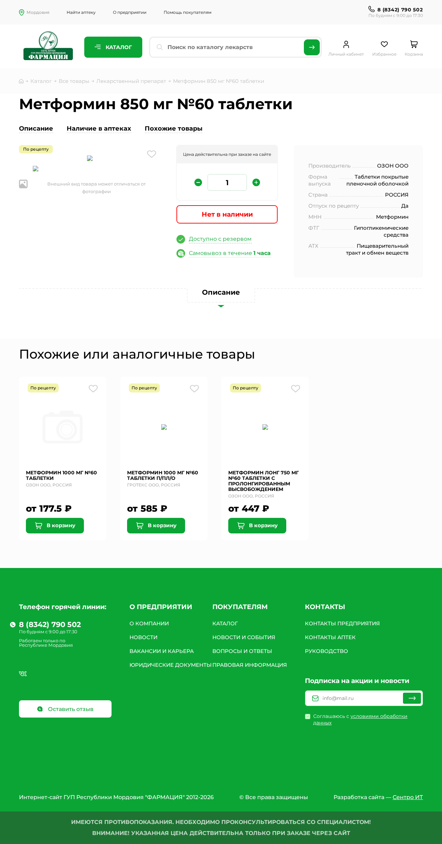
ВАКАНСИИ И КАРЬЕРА (161, 651)
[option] (90, 158)
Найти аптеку (81, 12)
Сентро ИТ (408, 797)
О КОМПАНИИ (149, 623)
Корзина (414, 54)
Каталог (118, 47)
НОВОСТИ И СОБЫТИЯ (243, 637)
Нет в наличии (227, 214)
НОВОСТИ (143, 637)
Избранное (384, 54)
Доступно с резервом (220, 239)
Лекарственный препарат (131, 81)
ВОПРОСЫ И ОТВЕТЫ (242, 651)
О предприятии (129, 12)
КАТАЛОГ (225, 623)
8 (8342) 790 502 (400, 10)
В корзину (60, 525)
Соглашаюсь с (360, 719)
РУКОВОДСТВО (326, 651)
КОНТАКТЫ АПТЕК (330, 637)
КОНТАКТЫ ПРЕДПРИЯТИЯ (342, 623)
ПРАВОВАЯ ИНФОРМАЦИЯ (249, 665)
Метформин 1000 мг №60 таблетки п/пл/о (162, 475)
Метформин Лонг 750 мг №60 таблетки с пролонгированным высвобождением (263, 481)
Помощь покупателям (187, 12)
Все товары (74, 81)
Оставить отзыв (70, 709)
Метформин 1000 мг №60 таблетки (61, 475)
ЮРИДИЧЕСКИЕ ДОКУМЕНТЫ (170, 665)
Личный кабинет (346, 54)
